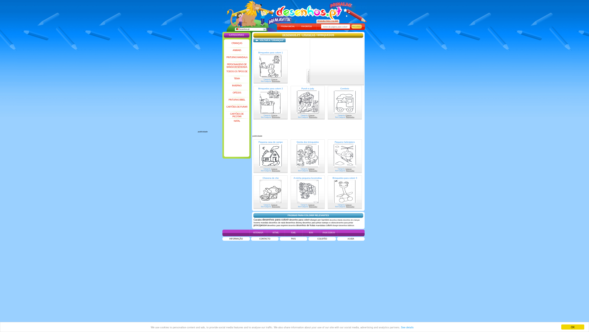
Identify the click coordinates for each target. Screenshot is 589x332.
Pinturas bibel (237, 99)
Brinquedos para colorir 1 (270, 52)
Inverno (237, 85)
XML (293, 232)
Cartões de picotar (237, 115)
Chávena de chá (271, 178)
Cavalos (258, 219)
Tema (237, 78)
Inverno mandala (261, 222)
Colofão (322, 239)
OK (573, 327)
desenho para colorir (299, 219)
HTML (276, 232)
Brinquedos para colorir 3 (345, 178)
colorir (329, 225)
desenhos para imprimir (277, 225)
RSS (311, 232)
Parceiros (329, 232)
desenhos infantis (336, 220)
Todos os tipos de (236, 71)
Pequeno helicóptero (345, 142)
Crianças (236, 43)
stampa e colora (328, 222)
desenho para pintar (344, 223)
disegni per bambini (319, 220)
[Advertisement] (210, 84)
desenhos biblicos (346, 225)
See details (407, 327)
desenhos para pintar (311, 222)
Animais (237, 50)
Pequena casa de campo (270, 142)
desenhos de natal (277, 222)
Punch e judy (307, 88)
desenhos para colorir (275, 219)
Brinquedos (276, 81)
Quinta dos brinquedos (308, 142)
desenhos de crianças (351, 220)
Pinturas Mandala (236, 57)
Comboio (344, 88)
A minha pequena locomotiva (308, 178)
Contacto (264, 239)
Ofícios (237, 92)
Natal (237, 121)
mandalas (320, 225)
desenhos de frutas (305, 225)
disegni (335, 225)
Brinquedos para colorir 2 (270, 88)
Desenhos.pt (243, 29)
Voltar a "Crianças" (272, 40)
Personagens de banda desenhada (237, 65)
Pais (293, 239)
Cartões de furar (236, 106)
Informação (236, 239)
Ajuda (351, 239)
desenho (292, 225)
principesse (260, 225)
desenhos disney (294, 222)
